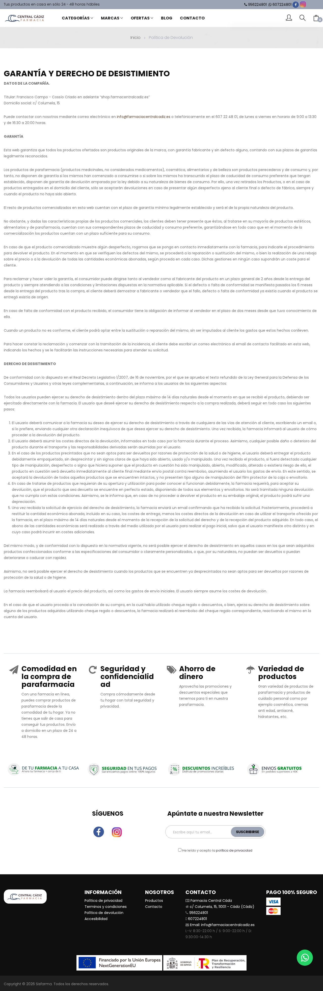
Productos (154, 900)
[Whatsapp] (305, 958)
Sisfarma (44, 983)
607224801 (282, 4)
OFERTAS (140, 18)
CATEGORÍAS (76, 18)
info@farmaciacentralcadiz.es (143, 116)
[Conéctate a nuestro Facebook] (295, 5)
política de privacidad (234, 850)
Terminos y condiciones (106, 906)
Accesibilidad (96, 918)
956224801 (257, 4)
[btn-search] (303, 18)
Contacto (153, 906)
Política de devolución (104, 912)
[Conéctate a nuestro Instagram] (303, 4)
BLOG (166, 18)
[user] (289, 18)
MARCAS (110, 18)
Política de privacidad (103, 900)
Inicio (135, 37)
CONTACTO (192, 18)
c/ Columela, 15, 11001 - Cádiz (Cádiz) (222, 906)
